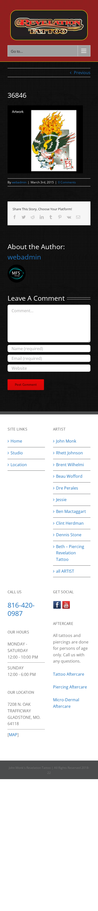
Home (16, 441)
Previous (82, 72)
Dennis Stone (68, 535)
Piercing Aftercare (70, 687)
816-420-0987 (21, 609)
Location (19, 464)
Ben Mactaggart (71, 511)
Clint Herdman (70, 523)
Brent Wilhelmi (70, 464)
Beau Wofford (69, 476)
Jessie (61, 499)
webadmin (19, 182)
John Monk (66, 441)
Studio (17, 453)
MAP (13, 734)
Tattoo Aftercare (68, 674)
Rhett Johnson (69, 453)
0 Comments (67, 182)
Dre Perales (67, 488)
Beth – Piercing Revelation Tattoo (70, 553)
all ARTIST (65, 571)
